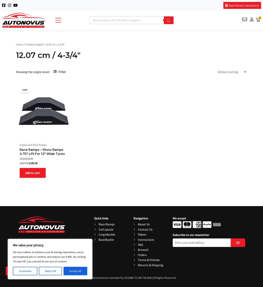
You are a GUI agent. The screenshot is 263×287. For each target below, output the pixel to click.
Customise (25, 271)
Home (19, 44)
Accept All (75, 271)
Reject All (50, 271)
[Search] (168, 20)
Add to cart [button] (32, 173)
